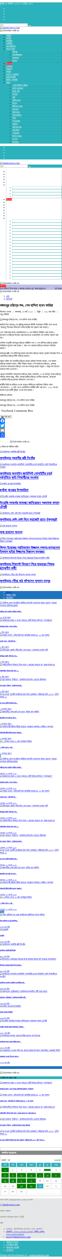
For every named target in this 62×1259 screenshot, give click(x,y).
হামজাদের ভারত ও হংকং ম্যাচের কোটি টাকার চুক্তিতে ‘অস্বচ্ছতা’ (17, 1089)
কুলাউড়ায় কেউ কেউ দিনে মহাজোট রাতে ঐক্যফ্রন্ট (28, 519)
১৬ (13, 1180)
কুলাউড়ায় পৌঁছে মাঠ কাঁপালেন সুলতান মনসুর (25, 581)
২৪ (21, 1186)
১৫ (5, 1180)
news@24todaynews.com (18, 1237)
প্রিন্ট (39, 311)
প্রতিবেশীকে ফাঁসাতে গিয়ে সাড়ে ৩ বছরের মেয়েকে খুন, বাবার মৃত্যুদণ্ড (18, 1113)
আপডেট (9, 299)
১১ (31, 1175)
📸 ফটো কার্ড (6, 417)
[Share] (31, 435)
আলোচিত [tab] (9, 597)
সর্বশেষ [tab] (8, 592)
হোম (7, 296)
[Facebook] (31, 420)
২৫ (31, 1186)
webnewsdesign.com (39, 1255)
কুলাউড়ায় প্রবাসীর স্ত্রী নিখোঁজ (17, 458)
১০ (21, 1175)
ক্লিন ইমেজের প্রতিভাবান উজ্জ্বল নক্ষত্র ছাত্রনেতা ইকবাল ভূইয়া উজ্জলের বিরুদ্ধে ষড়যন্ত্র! (30, 550)
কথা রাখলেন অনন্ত (11, 532)
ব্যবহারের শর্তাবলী (12, 1247)
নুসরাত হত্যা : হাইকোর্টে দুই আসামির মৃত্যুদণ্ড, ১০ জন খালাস (16, 1101)
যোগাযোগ (9, 1250)
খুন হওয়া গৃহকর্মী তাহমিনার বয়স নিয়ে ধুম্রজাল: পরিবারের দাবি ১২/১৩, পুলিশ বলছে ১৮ (22, 1140)
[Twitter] (31, 425)
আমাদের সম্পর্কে (12, 1242)
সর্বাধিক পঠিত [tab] (11, 595)
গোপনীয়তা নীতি (12, 1244)
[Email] (31, 430)
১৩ (47, 1175)
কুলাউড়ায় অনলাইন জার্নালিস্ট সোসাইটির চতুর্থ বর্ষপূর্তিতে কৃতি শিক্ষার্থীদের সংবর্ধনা (26, 475)
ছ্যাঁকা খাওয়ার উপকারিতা (14, 490)
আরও (2, 912)
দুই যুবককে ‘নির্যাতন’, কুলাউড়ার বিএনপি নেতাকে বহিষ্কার (15, 1125)
